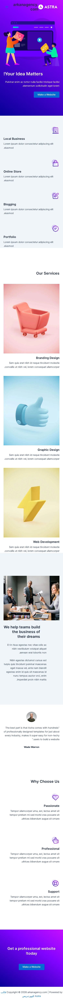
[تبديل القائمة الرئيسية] (6, 7)
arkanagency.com (25, 6)
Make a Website (47, 94)
